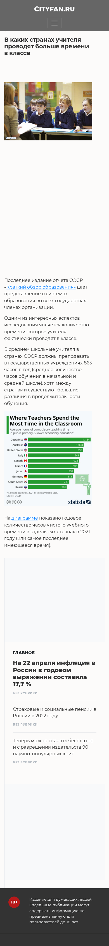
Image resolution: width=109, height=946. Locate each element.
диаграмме (24, 518)
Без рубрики (25, 693)
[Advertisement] (54, 222)
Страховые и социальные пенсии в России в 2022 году (54, 712)
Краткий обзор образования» (41, 287)
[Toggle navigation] (54, 23)
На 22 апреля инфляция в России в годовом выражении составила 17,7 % (54, 673)
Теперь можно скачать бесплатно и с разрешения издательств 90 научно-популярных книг (53, 747)
